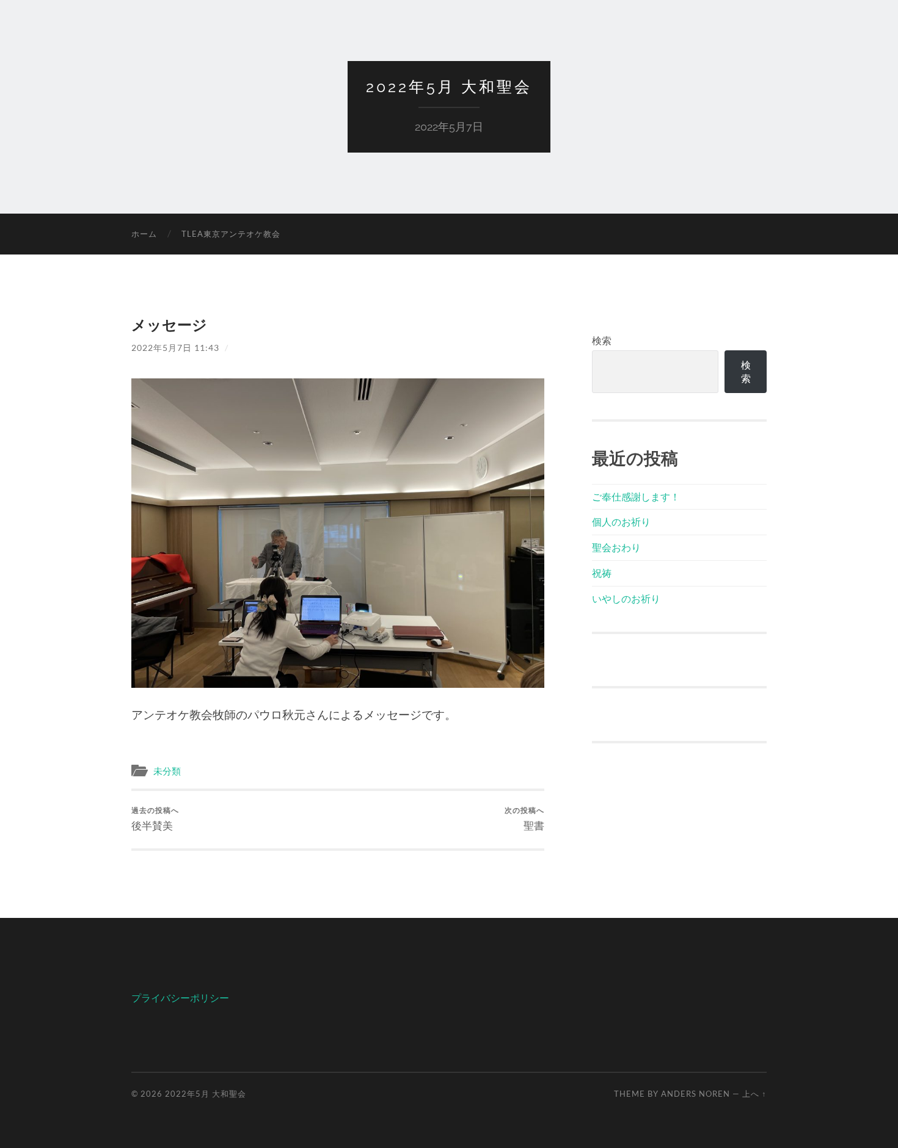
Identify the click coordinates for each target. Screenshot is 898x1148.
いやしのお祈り (626, 598)
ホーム (144, 234)
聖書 (524, 819)
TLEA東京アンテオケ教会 (230, 234)
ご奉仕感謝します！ (636, 496)
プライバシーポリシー (180, 997)
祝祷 (601, 573)
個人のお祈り (621, 521)
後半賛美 (155, 819)
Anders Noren (695, 1094)
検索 (601, 340)
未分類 (167, 770)
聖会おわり (616, 547)
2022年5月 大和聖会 (449, 87)
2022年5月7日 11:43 (175, 347)
